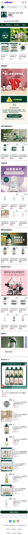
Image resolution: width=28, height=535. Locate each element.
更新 (25, 525)
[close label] (5, 7)
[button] (2, 2)
